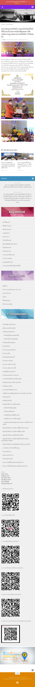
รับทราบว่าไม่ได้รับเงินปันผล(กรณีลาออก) (13, 462)
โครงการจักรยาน (7, 293)
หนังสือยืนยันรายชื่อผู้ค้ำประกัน (12, 415)
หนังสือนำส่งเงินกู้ (7, 400)
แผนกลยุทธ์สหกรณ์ (7, 262)
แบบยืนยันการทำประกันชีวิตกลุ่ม (11, 448)
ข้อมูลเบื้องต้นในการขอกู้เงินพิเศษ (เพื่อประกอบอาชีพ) (16, 444)
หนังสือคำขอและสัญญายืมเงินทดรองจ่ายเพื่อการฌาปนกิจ (17, 393)
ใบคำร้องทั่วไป (6, 346)
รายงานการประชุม (7, 258)
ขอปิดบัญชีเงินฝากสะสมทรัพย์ (11, 335)
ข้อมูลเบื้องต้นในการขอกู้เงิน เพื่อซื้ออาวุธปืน (14, 431)
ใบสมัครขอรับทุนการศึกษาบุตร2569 (12, 382)
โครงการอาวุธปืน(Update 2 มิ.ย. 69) (12, 289)
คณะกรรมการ (6, 236)
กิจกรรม (3, 24)
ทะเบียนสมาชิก (6, 397)
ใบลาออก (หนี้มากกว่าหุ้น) (9, 364)
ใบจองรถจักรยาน (7, 451)
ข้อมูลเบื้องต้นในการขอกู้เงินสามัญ (11, 404)
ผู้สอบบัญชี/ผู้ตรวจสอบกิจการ (10, 244)
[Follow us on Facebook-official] (33, 178)
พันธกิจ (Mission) (7, 229)
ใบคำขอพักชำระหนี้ (8, 458)
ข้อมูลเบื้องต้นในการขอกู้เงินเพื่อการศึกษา (13, 435)
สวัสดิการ (5, 286)
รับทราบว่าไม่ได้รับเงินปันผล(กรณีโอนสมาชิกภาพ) (15, 466)
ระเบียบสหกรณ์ (6, 251)
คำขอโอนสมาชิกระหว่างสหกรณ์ (11, 375)
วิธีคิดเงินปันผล (6, 300)
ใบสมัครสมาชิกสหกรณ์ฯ (9, 331)
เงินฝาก (5, 296)
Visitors (3, 472)
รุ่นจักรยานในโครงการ (8, 455)
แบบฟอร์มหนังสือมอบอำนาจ (10, 389)
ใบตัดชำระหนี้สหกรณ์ (9, 411)
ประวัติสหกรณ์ (6, 222)
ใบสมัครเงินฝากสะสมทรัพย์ (11, 339)
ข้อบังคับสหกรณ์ (7, 247)
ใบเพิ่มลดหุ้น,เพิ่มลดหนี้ (9, 357)
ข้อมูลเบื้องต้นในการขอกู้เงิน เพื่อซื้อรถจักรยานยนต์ (15, 428)
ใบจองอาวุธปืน (6, 353)
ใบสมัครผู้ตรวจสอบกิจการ (9, 324)
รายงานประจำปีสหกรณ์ (8, 254)
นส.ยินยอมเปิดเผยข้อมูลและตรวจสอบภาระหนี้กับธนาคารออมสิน (17, 423)
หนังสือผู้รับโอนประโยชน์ (9, 371)
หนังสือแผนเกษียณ (7, 386)
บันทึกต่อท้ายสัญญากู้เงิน (10, 408)
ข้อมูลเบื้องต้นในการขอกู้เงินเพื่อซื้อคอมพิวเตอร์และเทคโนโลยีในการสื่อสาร (15, 439)
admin (4, 39)
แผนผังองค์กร (6, 233)
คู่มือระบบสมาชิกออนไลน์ (9, 328)
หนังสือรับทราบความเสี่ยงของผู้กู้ (12, 418)
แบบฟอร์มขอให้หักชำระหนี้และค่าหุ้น (12, 378)
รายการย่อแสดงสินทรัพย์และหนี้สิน (12, 265)
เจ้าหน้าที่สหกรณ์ (7, 240)
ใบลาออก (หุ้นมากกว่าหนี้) (9, 368)
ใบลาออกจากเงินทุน (8, 360)
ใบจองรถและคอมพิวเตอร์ (9, 350)
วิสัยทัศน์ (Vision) (7, 226)
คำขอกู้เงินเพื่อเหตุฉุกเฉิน (9, 342)
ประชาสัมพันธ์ (9, 24)
